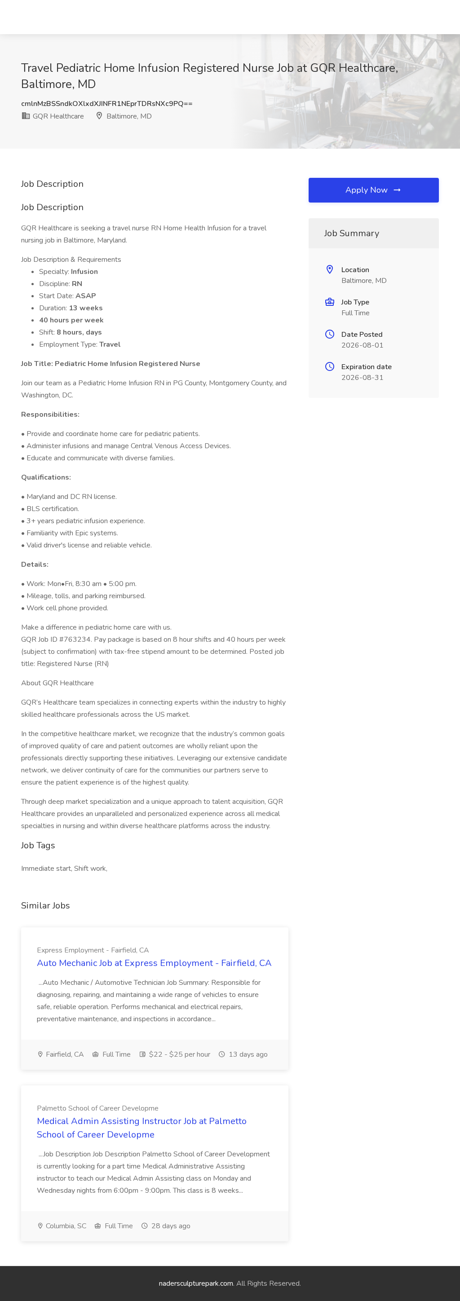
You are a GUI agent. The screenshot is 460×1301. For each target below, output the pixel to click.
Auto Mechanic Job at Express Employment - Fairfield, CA (154, 963)
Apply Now (367, 190)
